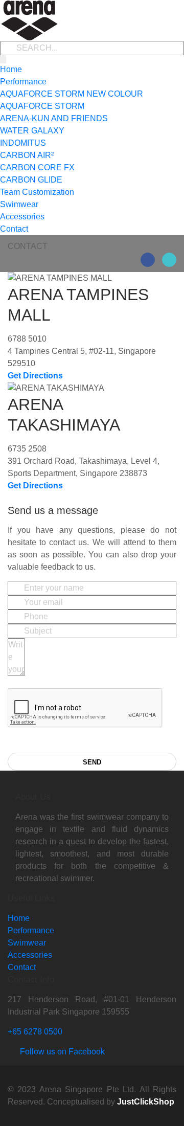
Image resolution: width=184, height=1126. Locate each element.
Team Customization (37, 192)
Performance (23, 81)
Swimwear (19, 204)
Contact (14, 228)
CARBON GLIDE (31, 179)
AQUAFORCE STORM (42, 106)
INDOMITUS (23, 143)
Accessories (22, 216)
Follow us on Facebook (59, 1051)
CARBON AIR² (27, 155)
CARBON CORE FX (37, 167)
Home (11, 69)
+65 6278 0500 (35, 1031)
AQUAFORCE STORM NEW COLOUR (71, 93)
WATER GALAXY (32, 130)
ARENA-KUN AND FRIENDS (54, 118)
